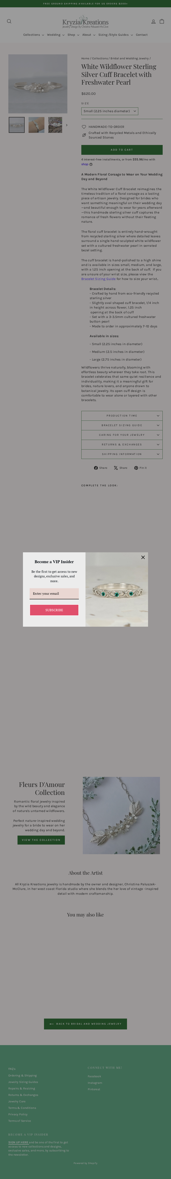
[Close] (143, 557)
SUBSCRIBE (54, 610)
